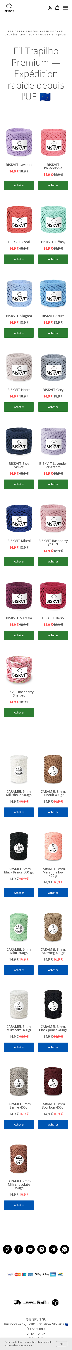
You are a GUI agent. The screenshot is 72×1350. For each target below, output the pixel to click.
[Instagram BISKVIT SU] (41, 1249)
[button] (50, 7)
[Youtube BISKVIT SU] (30, 1249)
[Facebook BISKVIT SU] (18, 1249)
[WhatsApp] (64, 1249)
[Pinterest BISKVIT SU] (7, 1249)
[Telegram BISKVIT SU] (53, 1249)
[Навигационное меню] (65, 8)
